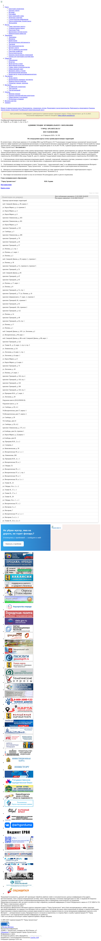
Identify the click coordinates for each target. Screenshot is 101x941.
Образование (13, 60)
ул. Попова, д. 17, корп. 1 (11, 283)
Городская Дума (14, 30)
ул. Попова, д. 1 (8, 328)
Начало (3, 108)
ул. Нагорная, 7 (8, 510)
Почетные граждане (15, 17)
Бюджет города (14, 47)
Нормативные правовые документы (21, 79)
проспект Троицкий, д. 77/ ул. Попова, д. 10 (17, 293)
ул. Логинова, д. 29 (9, 397)
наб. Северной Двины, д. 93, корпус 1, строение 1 (19, 259)
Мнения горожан (14, 94)
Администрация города (17, 28)
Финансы (12, 39)
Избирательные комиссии (17, 33)
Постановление (6, 185)
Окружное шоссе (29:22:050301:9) (14, 400)
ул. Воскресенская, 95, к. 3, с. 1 (13, 479)
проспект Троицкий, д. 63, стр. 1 (14, 321)
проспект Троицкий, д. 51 (11, 269)
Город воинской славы (16, 16)
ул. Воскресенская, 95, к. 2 (11, 462)
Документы (9, 76)
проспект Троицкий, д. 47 (11, 276)
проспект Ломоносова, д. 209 (12, 235)
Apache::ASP (34, 937)
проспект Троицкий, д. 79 (11, 238)
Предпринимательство (16, 46)
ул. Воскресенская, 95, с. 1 (11, 469)
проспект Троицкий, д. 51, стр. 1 (14, 290)
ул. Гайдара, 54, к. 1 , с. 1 (11, 500)
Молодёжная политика (16, 65)
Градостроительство (15, 53)
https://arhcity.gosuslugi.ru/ (66, 115)
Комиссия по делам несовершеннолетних (23, 74)
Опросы (7, 92)
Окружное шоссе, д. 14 (10, 403)
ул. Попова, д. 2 (8, 255)
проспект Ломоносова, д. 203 (12, 218)
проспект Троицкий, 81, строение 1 (15, 300)
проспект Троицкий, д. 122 (12, 342)
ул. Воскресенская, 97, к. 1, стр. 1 (14, 472)
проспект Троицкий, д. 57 (11, 245)
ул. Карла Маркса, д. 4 (10, 211)
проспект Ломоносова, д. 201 (12, 221)
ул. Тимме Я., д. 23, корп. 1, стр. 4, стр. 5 (16, 345)
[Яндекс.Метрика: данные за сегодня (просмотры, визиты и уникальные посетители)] (7, 927)
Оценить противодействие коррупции (22, 95)
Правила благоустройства (17, 81)
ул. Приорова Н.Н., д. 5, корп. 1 (13, 393)
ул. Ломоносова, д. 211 (10, 348)
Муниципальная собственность (19, 42)
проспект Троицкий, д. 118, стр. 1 (14, 379)
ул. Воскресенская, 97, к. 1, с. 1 (13, 514)
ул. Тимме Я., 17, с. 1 (10, 490)
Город (7, 7)
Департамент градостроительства (58, 108)
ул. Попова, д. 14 (8, 314)
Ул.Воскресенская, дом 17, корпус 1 (15, 410)
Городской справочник (16, 9)
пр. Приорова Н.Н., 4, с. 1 (11, 459)
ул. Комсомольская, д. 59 (11, 448)
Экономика (8, 35)
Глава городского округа (17, 26)
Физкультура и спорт (16, 63)
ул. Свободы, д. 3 (8, 231)
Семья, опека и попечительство (19, 67)
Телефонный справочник (17, 86)
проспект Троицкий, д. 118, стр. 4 (14, 376)
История (11, 12)
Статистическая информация (18, 19)
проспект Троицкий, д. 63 (11, 304)
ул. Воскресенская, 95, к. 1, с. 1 (13, 452)
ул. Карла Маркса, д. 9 (10, 224)
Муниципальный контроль (18, 72)
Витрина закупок (10, 101)
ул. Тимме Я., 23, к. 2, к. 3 (11, 521)
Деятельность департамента (79, 108)
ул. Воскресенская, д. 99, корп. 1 (13, 335)
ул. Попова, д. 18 (8, 262)
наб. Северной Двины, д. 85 (12, 273)
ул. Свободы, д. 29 (9, 417)
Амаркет (8, 102)
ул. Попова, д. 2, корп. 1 (11, 252)
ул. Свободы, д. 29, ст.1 (10, 407)
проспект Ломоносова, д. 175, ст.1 (14, 428)
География (12, 14)
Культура (12, 62)
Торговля (12, 44)
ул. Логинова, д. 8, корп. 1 (11, 355)
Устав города (13, 78)
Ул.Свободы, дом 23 (9, 421)
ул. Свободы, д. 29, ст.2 (10, 424)
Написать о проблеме (13, 544)
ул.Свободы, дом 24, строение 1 (13, 431)
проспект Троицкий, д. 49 (11, 317)
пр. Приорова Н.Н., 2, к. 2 (11, 441)
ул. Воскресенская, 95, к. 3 (11, 476)
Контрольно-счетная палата (18, 32)
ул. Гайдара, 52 (8, 465)
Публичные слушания (16, 99)
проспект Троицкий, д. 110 (12, 228)
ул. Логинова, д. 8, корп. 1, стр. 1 (14, 352)
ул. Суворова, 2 (8, 445)
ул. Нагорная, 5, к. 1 (9, 507)
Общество (8, 58)
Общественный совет (16, 69)
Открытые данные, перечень (18, 83)
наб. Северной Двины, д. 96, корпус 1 (15, 204)
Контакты (8, 85)
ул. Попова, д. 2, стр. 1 (10, 249)
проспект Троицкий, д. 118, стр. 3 (14, 390)
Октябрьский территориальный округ (31, 110)
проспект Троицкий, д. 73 (11, 366)
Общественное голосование (18, 97)
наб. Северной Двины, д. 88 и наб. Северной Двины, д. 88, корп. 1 (25, 338)
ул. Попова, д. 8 (8, 286)
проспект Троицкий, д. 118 (12, 383)
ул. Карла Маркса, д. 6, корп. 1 (13, 362)
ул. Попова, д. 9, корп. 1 (11, 373)
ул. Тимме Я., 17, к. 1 (10, 493)
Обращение (5, 932)
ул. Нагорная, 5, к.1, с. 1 (11, 517)
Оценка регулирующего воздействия (21, 56)
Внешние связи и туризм (17, 71)
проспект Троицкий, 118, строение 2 (15, 307)
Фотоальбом (13, 23)
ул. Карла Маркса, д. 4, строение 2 (14, 207)
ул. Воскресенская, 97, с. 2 (11, 503)
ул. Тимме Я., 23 (8, 483)
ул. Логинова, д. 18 (9, 369)
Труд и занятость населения (18, 49)
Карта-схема (5, 188)
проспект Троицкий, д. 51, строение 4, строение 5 (19, 266)
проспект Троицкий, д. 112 (12, 311)
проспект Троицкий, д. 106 (12, 386)
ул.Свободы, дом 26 (9, 438)
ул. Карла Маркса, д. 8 (10, 359)
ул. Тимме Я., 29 (8, 496)
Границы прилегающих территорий (21, 55)
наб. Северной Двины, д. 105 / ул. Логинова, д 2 (19, 331)
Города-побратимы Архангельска (20, 21)
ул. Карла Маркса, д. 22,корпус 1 (14, 434)
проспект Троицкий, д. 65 (11, 280)
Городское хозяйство (15, 51)
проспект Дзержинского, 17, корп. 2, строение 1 (19, 297)
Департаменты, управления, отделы (34, 108)
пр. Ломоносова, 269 (10, 455)
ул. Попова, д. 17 (8, 324)
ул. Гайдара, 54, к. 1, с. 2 (11, 486)
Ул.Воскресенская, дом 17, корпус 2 (15, 414)
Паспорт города (14, 10)
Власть (7, 24)
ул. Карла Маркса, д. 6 (10, 214)
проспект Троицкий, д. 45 (11, 242)
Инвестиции (13, 40)
